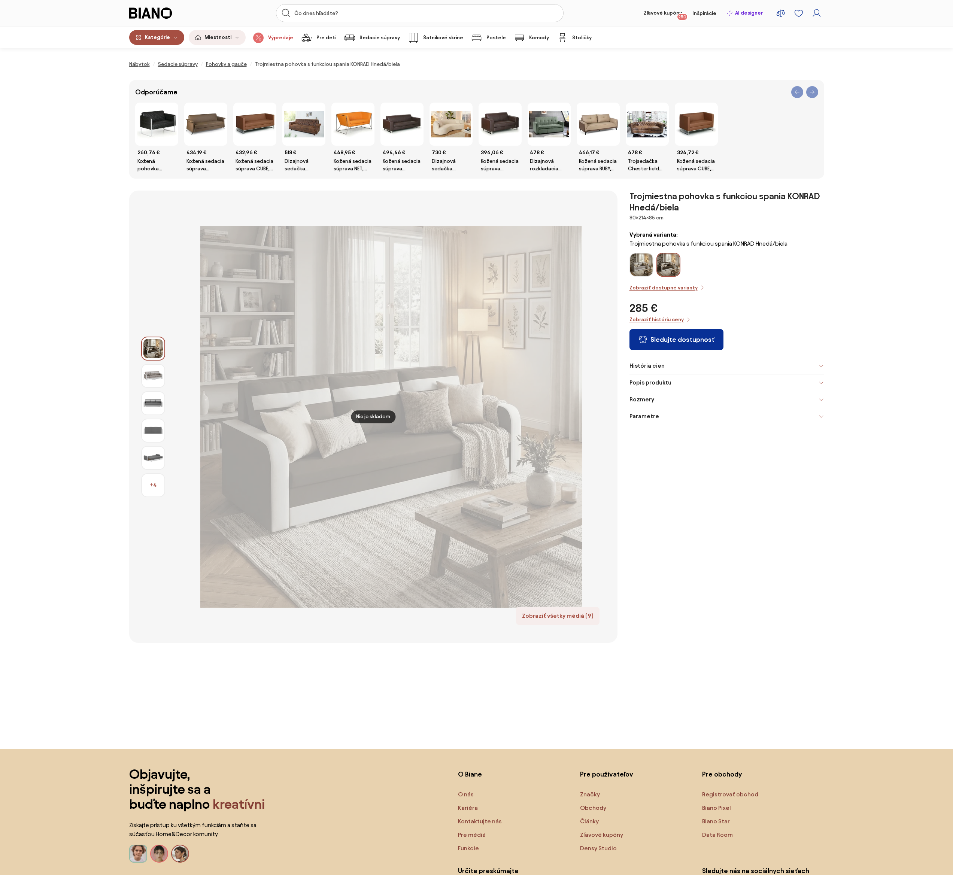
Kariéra (468, 808)
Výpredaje (280, 37)
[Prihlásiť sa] (816, 13)
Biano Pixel (716, 808)
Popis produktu (650, 382)
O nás (466, 794)
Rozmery (641, 399)
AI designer (749, 13)
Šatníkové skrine (443, 37)
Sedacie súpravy (379, 37)
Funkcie (468, 848)
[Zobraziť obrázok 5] (153, 458)
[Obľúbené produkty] (798, 13)
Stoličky (582, 37)
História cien (647, 365)
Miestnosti (217, 37)
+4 (153, 485)
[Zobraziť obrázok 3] (153, 403)
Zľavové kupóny (665, 14)
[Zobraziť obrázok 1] (153, 349)
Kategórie (157, 37)
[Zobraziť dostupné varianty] (668, 265)
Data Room (717, 835)
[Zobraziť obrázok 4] (153, 431)
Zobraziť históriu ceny (656, 319)
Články (589, 821)
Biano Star (716, 821)
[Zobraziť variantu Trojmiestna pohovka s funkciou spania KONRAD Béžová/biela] (641, 265)
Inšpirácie (704, 13)
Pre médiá (472, 835)
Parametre (644, 416)
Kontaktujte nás (480, 821)
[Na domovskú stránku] (165, 13)
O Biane (470, 774)
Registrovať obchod (730, 794)
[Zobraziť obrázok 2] (153, 376)
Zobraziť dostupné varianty (663, 288)
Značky (590, 794)
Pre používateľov (606, 774)
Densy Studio (598, 848)
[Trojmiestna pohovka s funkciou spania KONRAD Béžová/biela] (641, 274)
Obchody (593, 808)
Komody (539, 37)
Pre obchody (722, 774)
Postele (496, 37)
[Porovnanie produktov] (780, 13)
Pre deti (326, 37)
